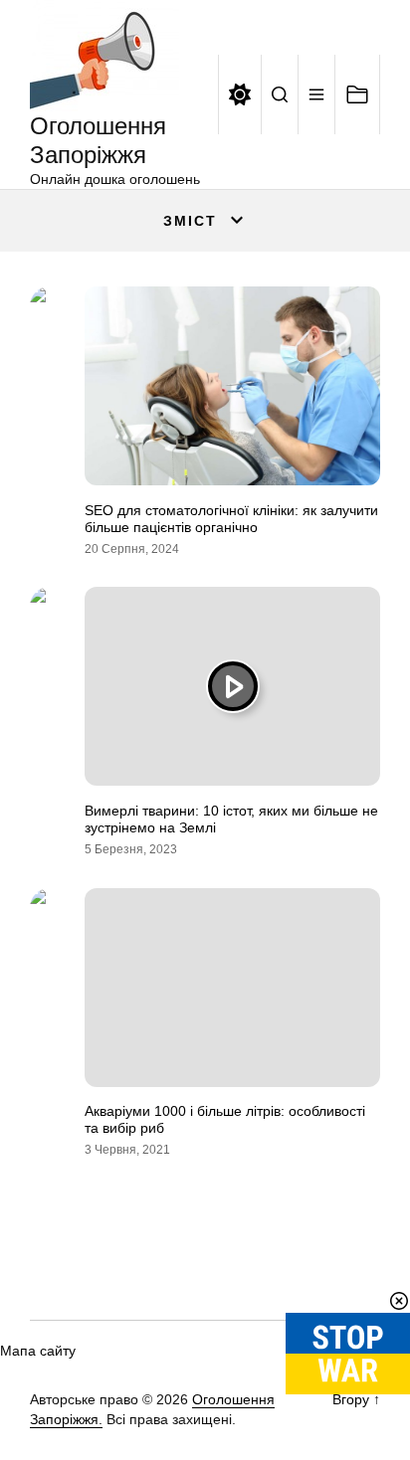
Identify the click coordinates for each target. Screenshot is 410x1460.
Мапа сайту (38, 1351)
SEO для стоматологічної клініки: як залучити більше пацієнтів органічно (231, 518)
